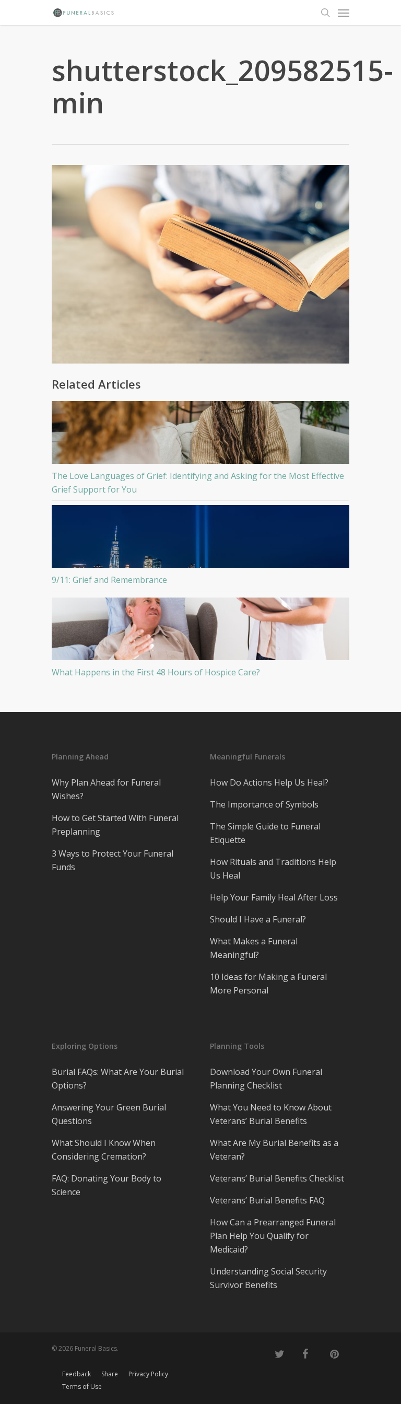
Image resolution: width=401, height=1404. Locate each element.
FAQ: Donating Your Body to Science (106, 1185)
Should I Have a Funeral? (258, 919)
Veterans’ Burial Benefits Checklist (277, 1178)
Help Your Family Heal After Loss (274, 897)
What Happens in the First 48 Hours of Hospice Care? (156, 672)
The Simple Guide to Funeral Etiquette (265, 833)
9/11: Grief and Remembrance (109, 580)
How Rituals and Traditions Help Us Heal (273, 868)
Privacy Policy (148, 1374)
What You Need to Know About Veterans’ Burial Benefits (271, 1114)
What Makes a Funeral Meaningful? (254, 948)
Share (109, 1374)
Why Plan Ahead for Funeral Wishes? (106, 789)
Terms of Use (82, 1386)
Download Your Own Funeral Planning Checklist (266, 1078)
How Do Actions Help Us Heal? (269, 782)
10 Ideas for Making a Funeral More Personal (268, 983)
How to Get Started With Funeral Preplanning (115, 824)
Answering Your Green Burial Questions (109, 1114)
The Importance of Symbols (264, 804)
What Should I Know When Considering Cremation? (104, 1149)
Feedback (76, 1374)
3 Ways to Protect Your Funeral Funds (112, 860)
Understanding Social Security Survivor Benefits (268, 1278)
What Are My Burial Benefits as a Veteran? (274, 1149)
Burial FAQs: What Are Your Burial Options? (118, 1078)
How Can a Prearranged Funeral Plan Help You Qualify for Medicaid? (273, 1235)
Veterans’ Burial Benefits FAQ (267, 1200)
